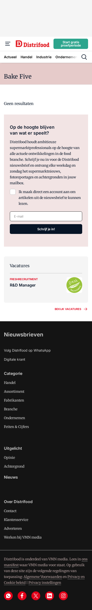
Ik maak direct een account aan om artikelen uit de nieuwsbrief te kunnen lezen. (50, 198)
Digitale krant (14, 359)
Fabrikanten (14, 400)
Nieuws (11, 477)
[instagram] (63, 595)
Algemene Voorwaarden (43, 577)
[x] (35, 595)
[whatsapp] (8, 595)
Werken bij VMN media (23, 537)
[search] (84, 57)
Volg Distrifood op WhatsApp (27, 350)
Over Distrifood (18, 501)
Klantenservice (16, 520)
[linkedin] (49, 595)
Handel (9, 382)
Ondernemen (14, 418)
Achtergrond (14, 466)
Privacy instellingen (44, 582)
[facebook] (22, 595)
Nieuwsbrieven (23, 334)
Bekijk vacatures (68, 309)
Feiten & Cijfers (16, 427)
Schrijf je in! (46, 229)
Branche (10, 409)
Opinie (9, 457)
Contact (10, 511)
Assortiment (14, 391)
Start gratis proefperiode (71, 43)
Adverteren (13, 528)
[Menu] (8, 44)
